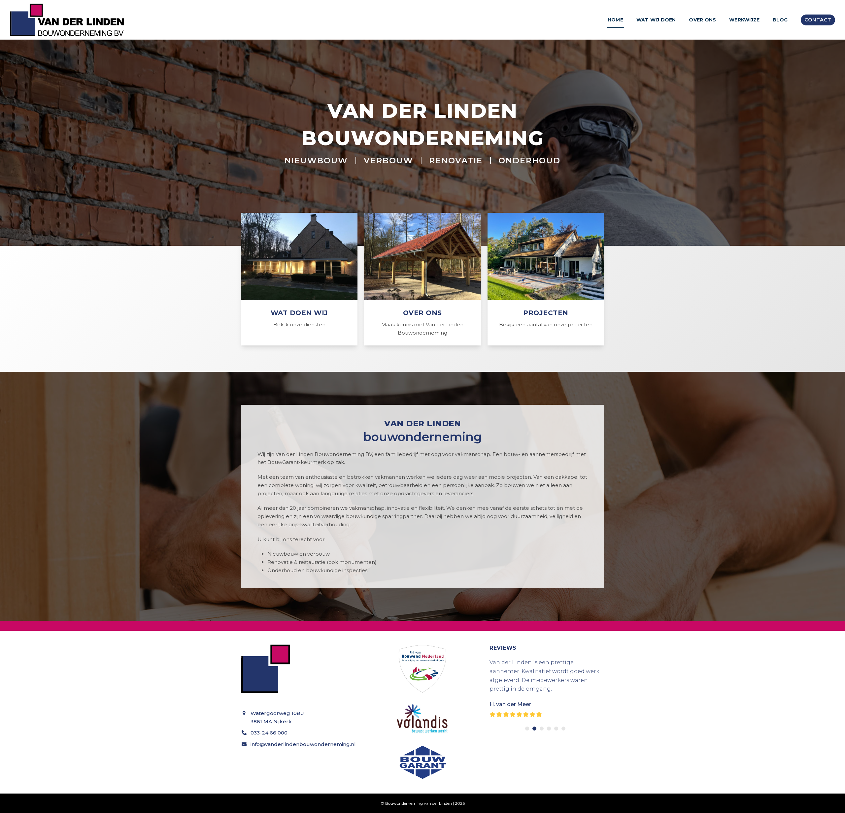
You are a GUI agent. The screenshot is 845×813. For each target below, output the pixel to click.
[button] (527, 729)
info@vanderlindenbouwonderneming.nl (303, 744)
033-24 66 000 (269, 733)
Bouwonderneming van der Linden (418, 803)
